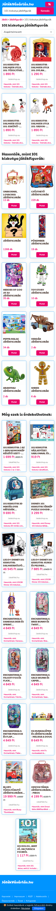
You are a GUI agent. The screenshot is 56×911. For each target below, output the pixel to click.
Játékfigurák (12, 240)
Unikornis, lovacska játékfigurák (12, 194)
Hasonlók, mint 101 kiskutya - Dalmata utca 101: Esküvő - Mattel (13, 143)
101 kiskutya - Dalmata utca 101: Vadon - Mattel (40, 125)
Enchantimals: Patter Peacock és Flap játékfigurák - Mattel (13, 736)
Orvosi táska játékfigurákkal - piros (42, 789)
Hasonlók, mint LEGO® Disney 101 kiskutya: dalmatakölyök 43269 (13, 585)
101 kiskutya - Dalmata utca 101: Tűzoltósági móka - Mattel (13, 69)
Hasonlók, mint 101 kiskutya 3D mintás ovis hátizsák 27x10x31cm (13, 526)
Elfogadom (38, 908)
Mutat (14, 205)
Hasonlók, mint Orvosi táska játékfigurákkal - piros (41, 809)
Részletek (25, 908)
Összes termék (8, 901)
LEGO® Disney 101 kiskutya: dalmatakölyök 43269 (13, 564)
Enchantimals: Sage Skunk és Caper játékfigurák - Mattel (40, 680)
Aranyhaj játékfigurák (12, 389)
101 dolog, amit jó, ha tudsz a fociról (27, 848)
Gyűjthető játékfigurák (40, 193)
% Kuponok (31, 901)
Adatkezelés (41, 896)
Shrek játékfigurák (40, 389)
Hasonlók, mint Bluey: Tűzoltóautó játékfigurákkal (13, 812)
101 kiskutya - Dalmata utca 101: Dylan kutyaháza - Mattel (40, 70)
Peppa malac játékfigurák (12, 340)
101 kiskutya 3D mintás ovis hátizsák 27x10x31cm (12, 508)
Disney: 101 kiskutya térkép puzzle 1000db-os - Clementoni (41, 508)
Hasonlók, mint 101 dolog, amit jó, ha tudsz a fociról (28, 868)
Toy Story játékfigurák (40, 291)
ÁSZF (30, 896)
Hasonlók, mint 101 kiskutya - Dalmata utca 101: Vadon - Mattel (41, 143)
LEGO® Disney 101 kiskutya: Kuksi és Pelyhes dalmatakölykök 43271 (42, 565)
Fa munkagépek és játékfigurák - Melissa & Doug (41, 733)
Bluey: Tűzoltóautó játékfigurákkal (14, 789)
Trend (20, 901)
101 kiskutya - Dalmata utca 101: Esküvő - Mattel (12, 125)
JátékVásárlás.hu (18, 3)
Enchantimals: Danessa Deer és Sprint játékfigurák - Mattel (13, 624)
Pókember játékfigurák (40, 242)
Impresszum (19, 896)
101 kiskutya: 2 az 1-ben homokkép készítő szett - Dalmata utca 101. (14, 453)
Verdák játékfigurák (40, 340)
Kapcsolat (6, 896)
